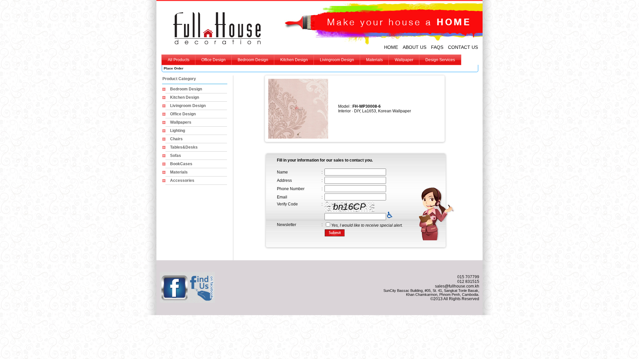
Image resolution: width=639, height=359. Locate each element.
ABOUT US (414, 47)
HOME (391, 47)
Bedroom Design (253, 60)
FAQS (437, 47)
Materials (374, 60)
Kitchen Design (294, 60)
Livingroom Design (337, 60)
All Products (178, 60)
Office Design (213, 60)
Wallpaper (404, 60)
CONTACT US (463, 47)
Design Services (440, 60)
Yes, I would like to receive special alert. (367, 225)
